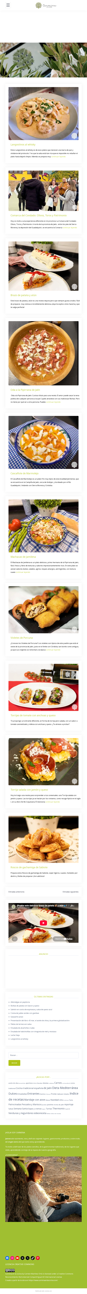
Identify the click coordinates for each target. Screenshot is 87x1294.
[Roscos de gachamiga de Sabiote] (43, 839)
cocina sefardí (66, 1083)
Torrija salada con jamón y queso (29, 789)
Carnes (58, 1082)
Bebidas (46, 1083)
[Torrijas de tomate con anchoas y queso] (43, 687)
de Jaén (48, 1088)
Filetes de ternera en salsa (21, 1024)
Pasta (71, 1100)
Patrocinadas (14, 1104)
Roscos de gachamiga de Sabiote (29, 867)
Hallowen (60, 1094)
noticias (66, 1100)
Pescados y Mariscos (31, 1104)
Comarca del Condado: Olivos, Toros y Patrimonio (39, 215)
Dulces (12, 1093)
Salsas (10, 1109)
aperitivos (29, 1083)
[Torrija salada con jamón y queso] (43, 761)
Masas (48, 1100)
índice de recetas (56, 1113)
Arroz (35, 1083)
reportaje (68, 1104)
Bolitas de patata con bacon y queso (25, 1006)
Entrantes (33, 1093)
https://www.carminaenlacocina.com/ (43, 1280)
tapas (43, 1109)
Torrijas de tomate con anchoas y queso (33, 715)
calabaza (51, 1083)
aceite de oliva (13, 1083)
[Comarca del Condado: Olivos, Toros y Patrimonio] (43, 190)
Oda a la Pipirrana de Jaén (25, 389)
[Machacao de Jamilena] (43, 525)
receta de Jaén (59, 1104)
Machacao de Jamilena (23, 556)
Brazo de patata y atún (23, 295)
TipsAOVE (67, 1109)
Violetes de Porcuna (22, 637)
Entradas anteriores (16, 892)
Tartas (49, 1108)
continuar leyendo (58, 156)
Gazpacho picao (17, 1017)
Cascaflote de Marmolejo (25, 473)
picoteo (44, 1105)
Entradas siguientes (71, 892)
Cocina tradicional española (29, 1088)
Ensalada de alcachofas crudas (23, 1028)
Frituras (48, 1094)
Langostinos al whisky (23, 144)
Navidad (55, 1099)
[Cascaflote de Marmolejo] (43, 442)
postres (50, 1104)
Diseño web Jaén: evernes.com (43, 1291)
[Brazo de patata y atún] (43, 266)
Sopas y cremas (35, 1108)
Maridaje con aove (34, 1099)
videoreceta (40, 1113)
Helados (66, 1094)
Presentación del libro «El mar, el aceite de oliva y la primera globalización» (40, 1020)
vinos (48, 1113)
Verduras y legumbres (20, 1113)
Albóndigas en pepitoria (20, 1002)
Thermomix (59, 1108)
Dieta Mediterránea (65, 1088)
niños (61, 1100)
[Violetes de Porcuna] (43, 609)
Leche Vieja (15, 1035)
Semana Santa (21, 1108)
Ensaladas (22, 1093)
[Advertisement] (43, 27)
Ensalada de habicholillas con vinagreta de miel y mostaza (33, 1031)
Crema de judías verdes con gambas (25, 1013)
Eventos (43, 1094)
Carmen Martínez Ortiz (33, 1274)
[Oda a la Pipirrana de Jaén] (43, 353)
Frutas (54, 1094)
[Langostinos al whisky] (43, 113)
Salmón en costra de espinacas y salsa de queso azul (31, 1009)
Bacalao (39, 1083)
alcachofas (22, 1083)
